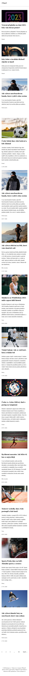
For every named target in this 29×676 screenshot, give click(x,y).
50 (18, 652)
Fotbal (3, 163)
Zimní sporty (4, 107)
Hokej (3, 372)
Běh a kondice (5, 268)
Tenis (3, 320)
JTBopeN (4, 3)
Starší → (25, 652)
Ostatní (3, 39)
